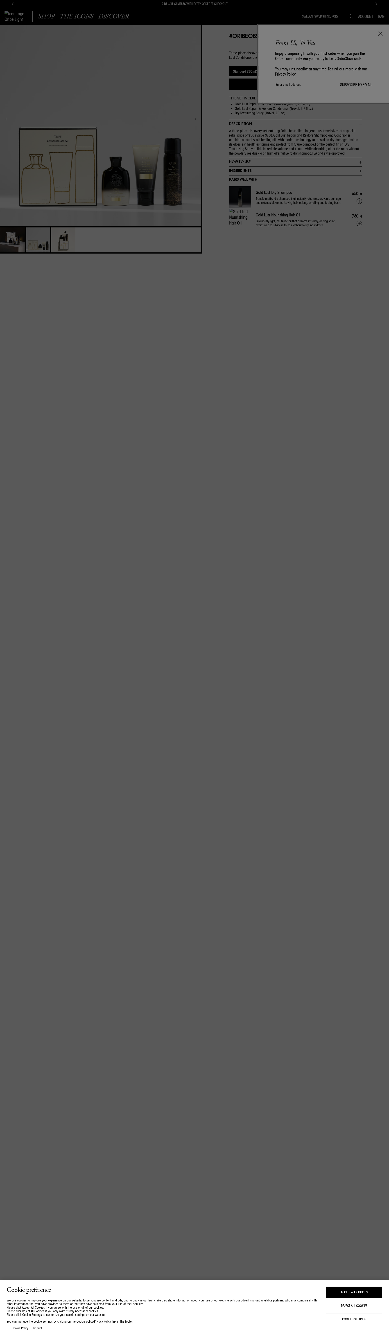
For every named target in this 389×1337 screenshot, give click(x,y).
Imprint (37, 1328)
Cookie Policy (20, 1328)
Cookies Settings (354, 1319)
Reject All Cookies (354, 1306)
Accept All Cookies (354, 1292)
